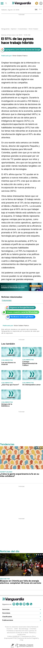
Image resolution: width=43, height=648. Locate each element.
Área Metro (5, 579)
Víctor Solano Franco (20, 56)
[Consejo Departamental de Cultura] (32, 352)
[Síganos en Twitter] (17, 604)
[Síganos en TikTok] (27, 604)
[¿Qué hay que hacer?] (11, 375)
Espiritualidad (6, 472)
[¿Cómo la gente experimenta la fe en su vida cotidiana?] (21, 457)
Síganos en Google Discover (22, 308)
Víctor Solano (33, 29)
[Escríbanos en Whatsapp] (31, 604)
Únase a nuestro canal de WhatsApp (22, 312)
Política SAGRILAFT (13, 636)
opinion (14, 29)
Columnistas (7, 360)
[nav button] (2, 3)
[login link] (40, 3)
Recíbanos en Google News (22, 317)
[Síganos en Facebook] (13, 604)
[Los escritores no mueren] (11, 352)
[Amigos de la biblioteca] (11, 394)
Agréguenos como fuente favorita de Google (22, 50)
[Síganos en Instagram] (20, 604)
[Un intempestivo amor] (32, 375)
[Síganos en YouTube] (24, 604)
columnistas (22, 29)
